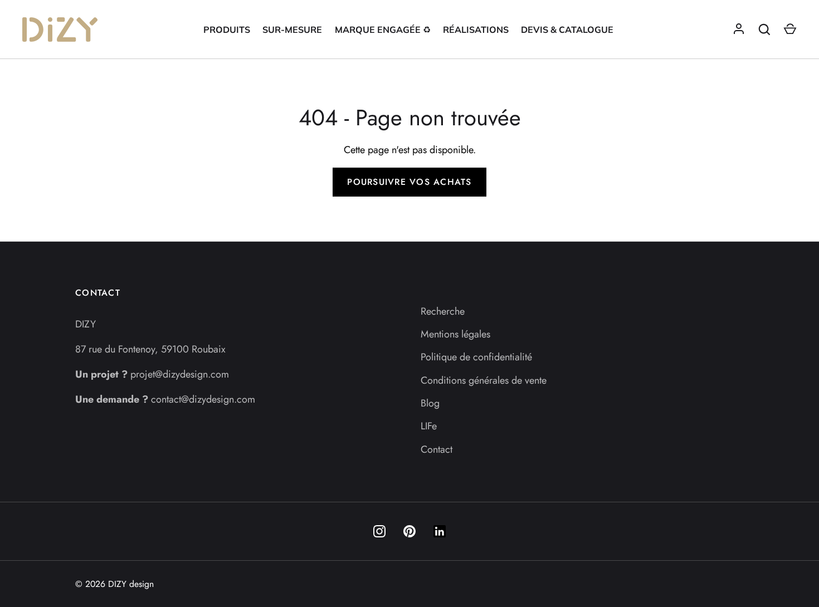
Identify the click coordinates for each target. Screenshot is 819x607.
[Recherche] (764, 29)
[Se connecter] (739, 29)
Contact (436, 449)
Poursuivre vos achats (409, 181)
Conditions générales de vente (484, 380)
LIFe (429, 426)
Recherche (443, 311)
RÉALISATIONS (476, 29)
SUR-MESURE (292, 29)
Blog (430, 403)
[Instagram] (379, 531)
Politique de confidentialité (476, 357)
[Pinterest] (409, 531)
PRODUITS (226, 29)
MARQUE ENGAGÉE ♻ (383, 29)
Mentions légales (455, 334)
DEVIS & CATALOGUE (567, 29)
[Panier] (790, 29)
